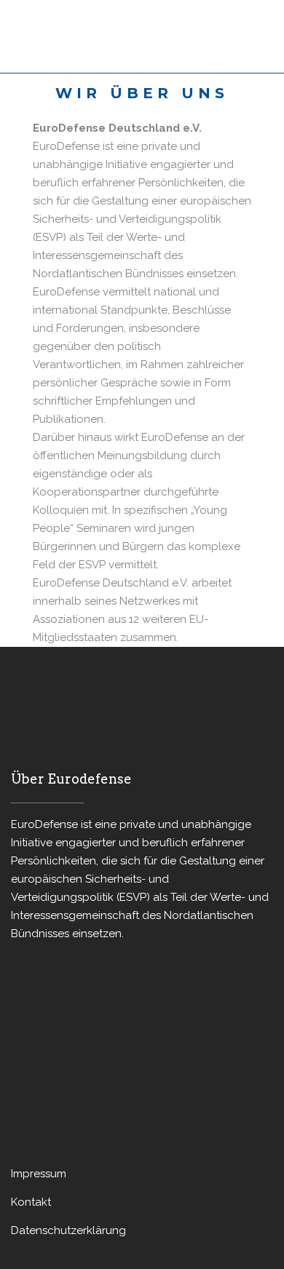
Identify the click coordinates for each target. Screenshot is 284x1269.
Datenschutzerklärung (68, 1230)
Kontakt (31, 1202)
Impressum (38, 1173)
